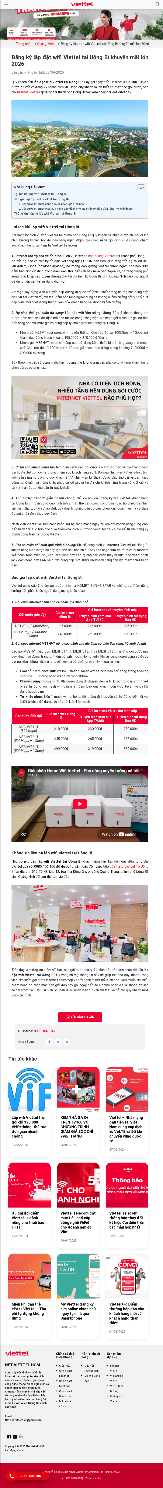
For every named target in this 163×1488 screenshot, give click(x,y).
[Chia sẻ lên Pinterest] (66, 1042)
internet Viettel (28, 92)
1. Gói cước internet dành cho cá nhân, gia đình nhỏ (51, 204)
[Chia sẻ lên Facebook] (49, 1042)
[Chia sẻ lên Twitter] (58, 1042)
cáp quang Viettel (101, 256)
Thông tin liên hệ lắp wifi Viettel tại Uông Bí (45, 214)
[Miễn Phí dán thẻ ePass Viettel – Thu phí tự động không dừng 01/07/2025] (29, 1332)
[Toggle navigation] (6, 4)
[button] (158, 4)
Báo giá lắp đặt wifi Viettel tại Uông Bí (41, 199)
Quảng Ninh (45, 44)
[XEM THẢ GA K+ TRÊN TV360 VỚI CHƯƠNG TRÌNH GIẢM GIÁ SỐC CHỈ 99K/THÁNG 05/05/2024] (78, 1150)
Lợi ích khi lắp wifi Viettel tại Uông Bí (40, 194)
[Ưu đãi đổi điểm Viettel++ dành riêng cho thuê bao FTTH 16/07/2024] (29, 1241)
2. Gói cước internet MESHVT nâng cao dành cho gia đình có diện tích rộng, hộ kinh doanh (76, 208)
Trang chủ (23, 44)
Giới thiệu (64, 1365)
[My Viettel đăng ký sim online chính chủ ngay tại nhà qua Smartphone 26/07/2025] (78, 1332)
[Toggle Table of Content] (139, 187)
